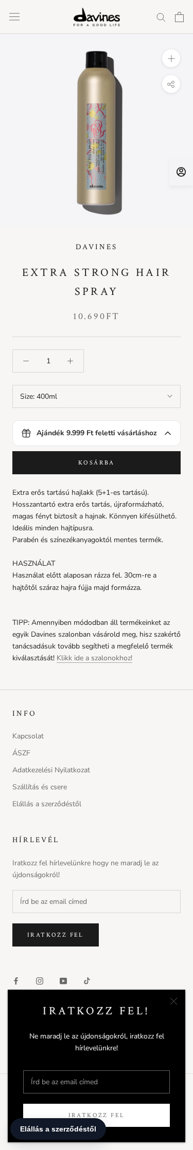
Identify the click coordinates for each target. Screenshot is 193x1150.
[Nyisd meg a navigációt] (14, 17)
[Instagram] (39, 980)
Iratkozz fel (96, 1115)
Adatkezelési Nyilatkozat (51, 770)
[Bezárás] (174, 1001)
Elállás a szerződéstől (46, 804)
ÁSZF (21, 753)
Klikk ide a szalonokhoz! (94, 658)
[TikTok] (87, 980)
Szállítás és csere (39, 787)
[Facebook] (16, 980)
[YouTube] (63, 980)
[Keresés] (161, 16)
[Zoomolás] (171, 58)
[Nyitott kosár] (179, 17)
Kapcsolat (28, 736)
